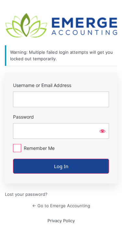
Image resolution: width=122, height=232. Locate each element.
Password (23, 117)
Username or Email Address (42, 85)
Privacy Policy (61, 220)
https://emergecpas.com (61, 25)
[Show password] (102, 131)
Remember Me (39, 148)
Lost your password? (26, 194)
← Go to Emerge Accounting (61, 205)
